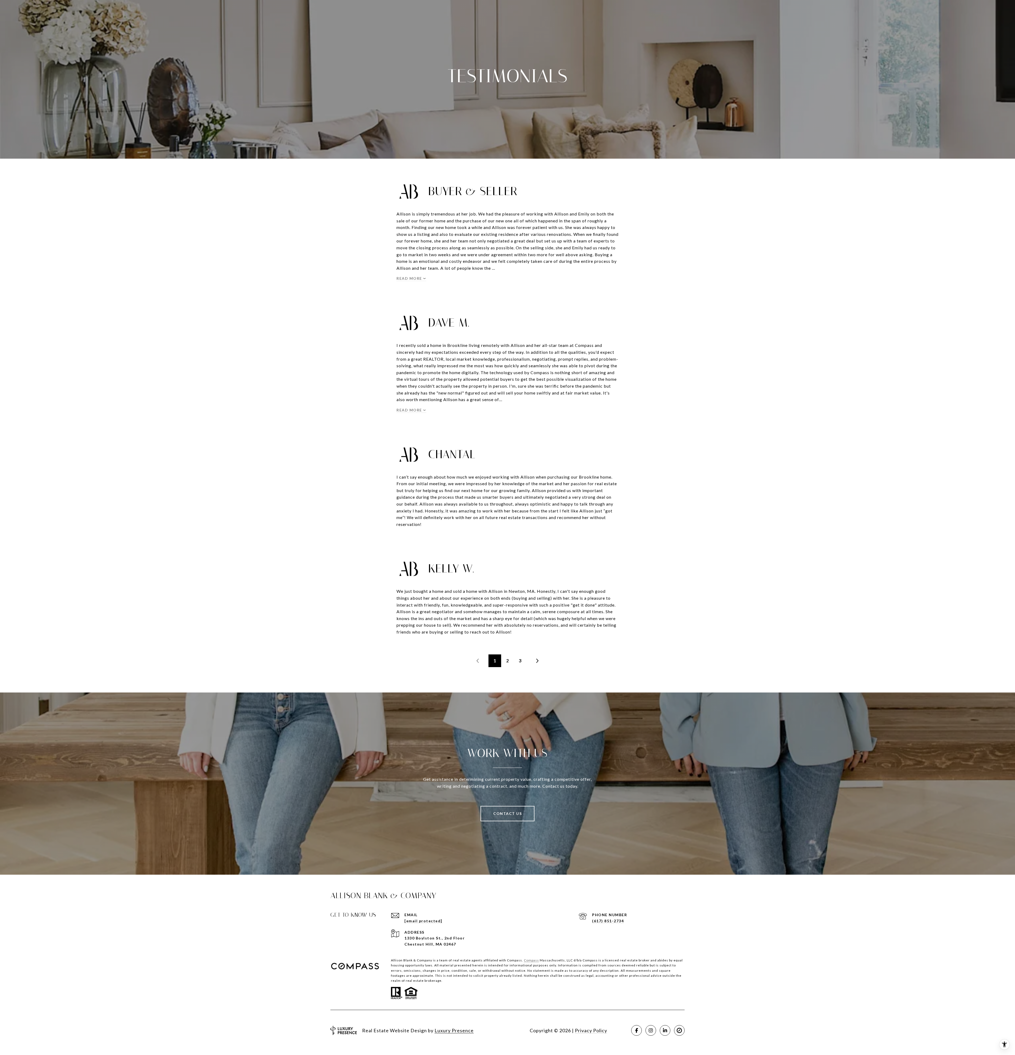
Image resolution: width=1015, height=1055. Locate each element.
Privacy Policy (591, 1030)
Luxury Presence (454, 1030)
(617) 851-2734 (608, 921)
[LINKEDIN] (665, 1030)
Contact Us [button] (507, 813)
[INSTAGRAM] (650, 1030)
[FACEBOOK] (636, 1030)
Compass (531, 960)
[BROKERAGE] (679, 1030)
